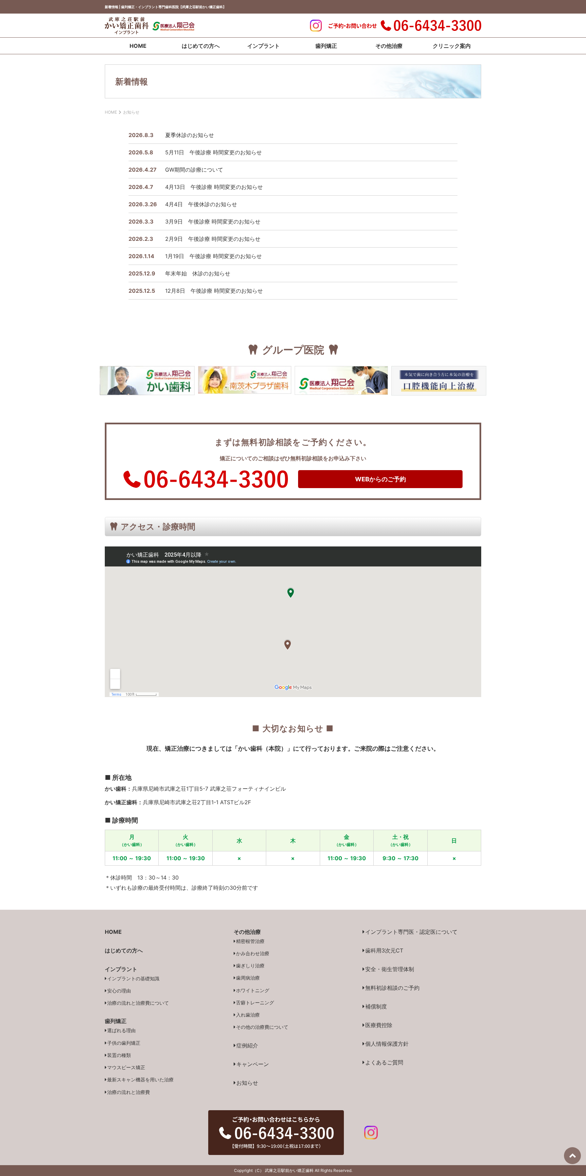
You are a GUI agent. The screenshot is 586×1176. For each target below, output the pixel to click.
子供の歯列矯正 (123, 1043)
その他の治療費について (262, 1027)
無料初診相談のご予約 (392, 987)
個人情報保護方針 (387, 1043)
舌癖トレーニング (255, 1002)
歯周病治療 (248, 978)
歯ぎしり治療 (250, 965)
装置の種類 (119, 1055)
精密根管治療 (250, 941)
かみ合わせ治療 (252, 953)
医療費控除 (378, 1025)
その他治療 (389, 45)
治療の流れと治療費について (138, 1003)
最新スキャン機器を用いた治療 (140, 1079)
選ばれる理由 (121, 1030)
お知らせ (247, 1082)
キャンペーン (252, 1064)
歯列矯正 (326, 45)
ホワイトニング (252, 990)
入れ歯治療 (248, 1015)
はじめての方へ (201, 45)
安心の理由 (119, 991)
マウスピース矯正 (126, 1067)
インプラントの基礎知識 (133, 978)
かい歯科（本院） (262, 748)
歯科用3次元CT (384, 950)
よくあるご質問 (384, 1062)
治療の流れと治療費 (128, 1092)
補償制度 (376, 1006)
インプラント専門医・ (411, 931)
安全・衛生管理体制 (389, 969)
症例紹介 (247, 1045)
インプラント (263, 45)
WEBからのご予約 (380, 479)
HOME (138, 45)
